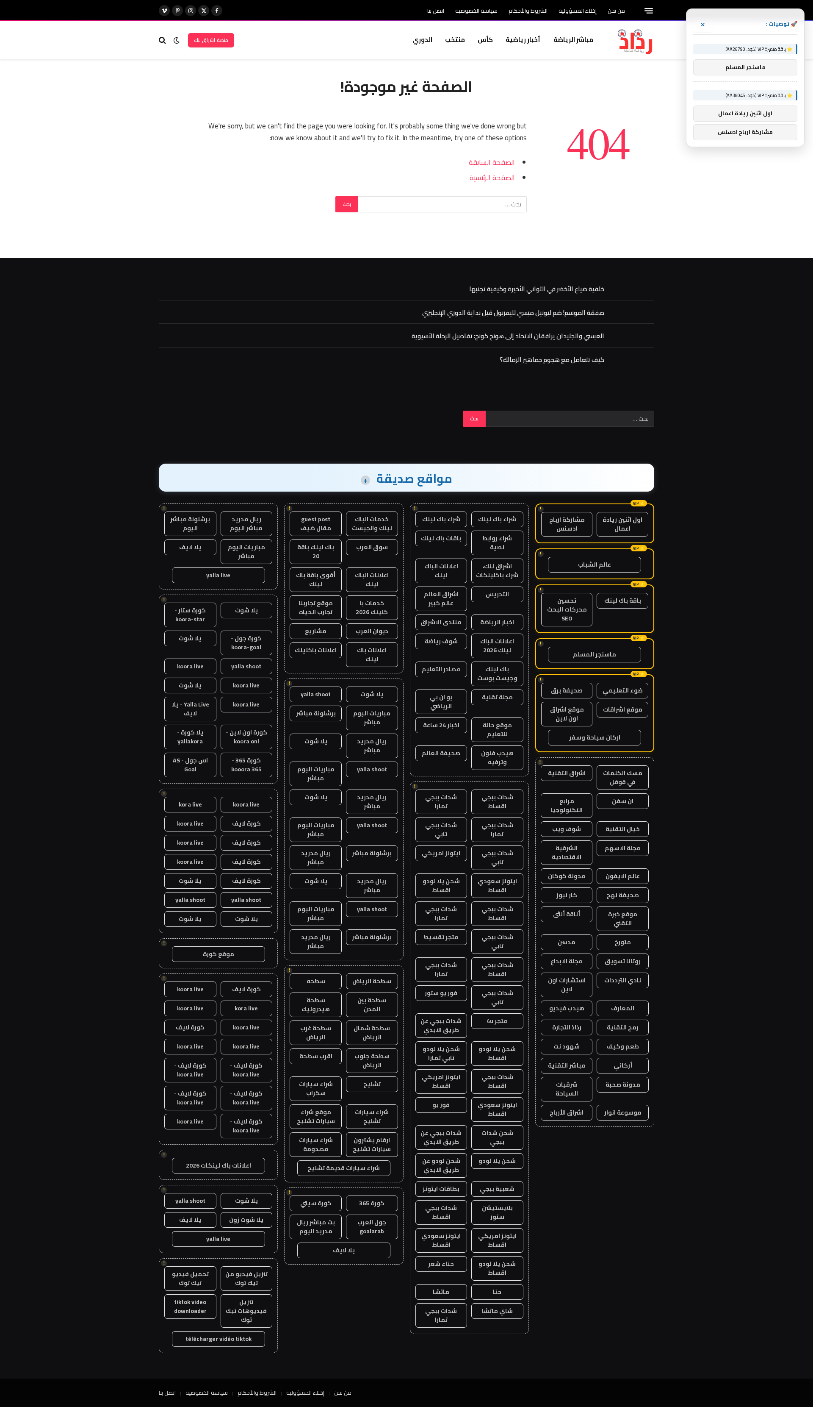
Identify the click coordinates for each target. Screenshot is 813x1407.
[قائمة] (648, 11)
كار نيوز (566, 895)
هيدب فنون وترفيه (497, 757)
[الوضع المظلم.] (176, 40)
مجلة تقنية (497, 697)
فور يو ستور (441, 992)
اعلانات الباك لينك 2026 (497, 646)
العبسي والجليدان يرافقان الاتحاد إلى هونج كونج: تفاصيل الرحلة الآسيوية (508, 335)
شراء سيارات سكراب (316, 1088)
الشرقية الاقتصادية (566, 852)
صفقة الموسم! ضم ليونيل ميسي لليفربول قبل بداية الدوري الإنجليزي (513, 312)
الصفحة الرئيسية (492, 177)
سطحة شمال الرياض (372, 1033)
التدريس (497, 594)
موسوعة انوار (623, 1112)
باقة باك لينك (622, 600)
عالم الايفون (623, 875)
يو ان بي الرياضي (441, 702)
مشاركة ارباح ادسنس (567, 524)
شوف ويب (566, 828)
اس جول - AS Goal (190, 765)
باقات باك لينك (441, 538)
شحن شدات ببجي (497, 1137)
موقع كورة (218, 953)
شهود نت (566, 1046)
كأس (485, 39)
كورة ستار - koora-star (190, 615)
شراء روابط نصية (497, 543)
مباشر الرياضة (573, 39)
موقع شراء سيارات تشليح (316, 1116)
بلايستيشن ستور (497, 1212)
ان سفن (622, 800)
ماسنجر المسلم (594, 654)
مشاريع (315, 631)
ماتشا (441, 1291)
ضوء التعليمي (623, 690)
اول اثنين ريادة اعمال (622, 524)
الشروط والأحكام (528, 11)
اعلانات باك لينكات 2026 (218, 1165)
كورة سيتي (316, 1203)
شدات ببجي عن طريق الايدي (441, 1025)
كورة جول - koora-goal (246, 643)
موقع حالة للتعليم (497, 730)
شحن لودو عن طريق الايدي (441, 1165)
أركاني (623, 1065)
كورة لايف (246, 823)
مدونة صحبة (623, 1084)
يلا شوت (371, 694)
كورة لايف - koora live (246, 1070)
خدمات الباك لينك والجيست (372, 524)
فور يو (441, 1104)
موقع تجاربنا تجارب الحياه (316, 607)
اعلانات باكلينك (316, 650)
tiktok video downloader (190, 1306)
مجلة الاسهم (623, 848)
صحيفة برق (567, 690)
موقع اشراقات (622, 709)
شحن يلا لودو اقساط (441, 885)
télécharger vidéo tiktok (218, 1338)
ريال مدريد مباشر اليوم (246, 524)
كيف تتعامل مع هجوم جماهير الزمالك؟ (552, 359)
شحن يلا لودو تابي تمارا (441, 1053)
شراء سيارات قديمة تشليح (343, 1167)
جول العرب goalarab (371, 1227)
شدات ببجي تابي (441, 830)
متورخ (622, 942)
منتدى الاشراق (441, 622)
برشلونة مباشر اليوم (190, 524)
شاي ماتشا (497, 1310)
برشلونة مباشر (316, 713)
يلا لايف (344, 1250)
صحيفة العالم (441, 753)
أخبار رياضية (523, 39)
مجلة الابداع (566, 961)
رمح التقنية (623, 1027)
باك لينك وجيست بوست (497, 674)
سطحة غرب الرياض (315, 1033)
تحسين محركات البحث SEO (567, 609)
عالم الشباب (594, 564)
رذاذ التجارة (566, 1027)
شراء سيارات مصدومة (316, 1144)
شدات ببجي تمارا (441, 802)
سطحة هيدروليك (315, 1005)
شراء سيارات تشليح (372, 1116)
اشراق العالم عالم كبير (441, 599)
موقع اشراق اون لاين (567, 714)
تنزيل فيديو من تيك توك (246, 1278)
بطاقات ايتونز (441, 1188)
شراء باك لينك (497, 519)
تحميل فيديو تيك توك (190, 1278)
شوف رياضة (441, 641)
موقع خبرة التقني (622, 919)
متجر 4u (497, 1020)
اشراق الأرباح (566, 1112)
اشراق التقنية (567, 773)
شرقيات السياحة (567, 1089)
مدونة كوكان (567, 875)
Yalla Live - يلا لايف (190, 709)
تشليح (372, 1084)
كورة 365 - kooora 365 (246, 765)
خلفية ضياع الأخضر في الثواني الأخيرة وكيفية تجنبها (536, 288)
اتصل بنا (435, 11)
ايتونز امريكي (441, 853)
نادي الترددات (622, 980)
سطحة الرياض (371, 981)
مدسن (566, 942)
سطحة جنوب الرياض (372, 1061)
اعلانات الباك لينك (441, 571)
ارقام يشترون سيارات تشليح (372, 1144)
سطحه (316, 981)
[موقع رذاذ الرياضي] (634, 40)
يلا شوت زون (246, 1219)
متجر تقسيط (441, 937)
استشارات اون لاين (567, 985)
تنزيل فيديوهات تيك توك (246, 1310)
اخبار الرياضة (497, 622)
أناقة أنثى (566, 914)
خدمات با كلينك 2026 (372, 607)
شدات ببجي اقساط (497, 802)
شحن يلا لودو (497, 1160)
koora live (190, 666)
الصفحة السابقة (492, 162)
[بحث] (163, 40)
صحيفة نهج (622, 895)
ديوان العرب (372, 631)
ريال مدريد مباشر (372, 746)
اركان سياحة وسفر (594, 737)
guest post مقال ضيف (315, 524)
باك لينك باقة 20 (315, 552)
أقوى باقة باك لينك (315, 579)
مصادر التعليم (441, 669)
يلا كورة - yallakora (190, 737)
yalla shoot (316, 694)
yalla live (218, 575)
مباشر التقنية (567, 1065)
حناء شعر (441, 1263)
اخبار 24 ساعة (441, 725)
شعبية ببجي (497, 1188)
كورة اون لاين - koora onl (246, 737)
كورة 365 (371, 1203)
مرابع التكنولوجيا (566, 805)
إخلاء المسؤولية (578, 11)
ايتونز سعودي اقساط (497, 885)
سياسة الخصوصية (476, 11)
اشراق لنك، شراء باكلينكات (497, 571)
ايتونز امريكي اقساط (441, 1081)
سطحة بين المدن (371, 1005)
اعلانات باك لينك (372, 655)
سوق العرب (372, 547)
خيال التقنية (623, 828)
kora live (190, 804)
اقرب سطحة (315, 1056)
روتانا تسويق (623, 961)
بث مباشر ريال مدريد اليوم (316, 1227)
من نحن (616, 11)
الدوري (422, 39)
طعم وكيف (622, 1046)
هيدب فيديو (566, 1008)
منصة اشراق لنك (211, 40)
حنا (497, 1291)
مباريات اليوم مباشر (371, 718)
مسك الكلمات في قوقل (622, 777)
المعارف (622, 1008)
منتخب (455, 39)
